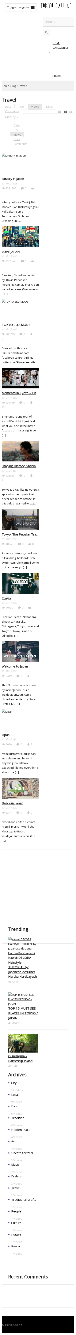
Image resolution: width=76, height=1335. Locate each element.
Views (35, 106)
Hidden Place (20, 1129)
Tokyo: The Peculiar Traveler (22, 534)
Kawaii (15, 1246)
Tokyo (6, 598)
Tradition (17, 1118)
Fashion (16, 1176)
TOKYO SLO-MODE (16, 325)
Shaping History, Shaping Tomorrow (28, 466)
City (14, 1083)
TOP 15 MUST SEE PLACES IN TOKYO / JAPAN (23, 1013)
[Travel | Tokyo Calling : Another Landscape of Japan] (56, 7)
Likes (49, 106)
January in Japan (13, 178)
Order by (10, 117)
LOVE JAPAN (11, 251)
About (57, 75)
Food (15, 1106)
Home (5, 86)
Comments (12, 111)
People (16, 1211)
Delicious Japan (12, 803)
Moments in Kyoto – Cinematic (24, 393)
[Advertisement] (40, 881)
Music (15, 1164)
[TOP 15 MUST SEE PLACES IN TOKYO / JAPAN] (23, 999)
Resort (16, 1234)
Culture (16, 1223)
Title (21, 106)
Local (15, 1094)
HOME (56, 43)
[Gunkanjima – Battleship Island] (23, 1044)
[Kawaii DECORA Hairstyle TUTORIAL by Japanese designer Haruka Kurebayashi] (23, 946)
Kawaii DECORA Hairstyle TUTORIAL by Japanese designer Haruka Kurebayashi (22, 966)
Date (8, 106)
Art (13, 1141)
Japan (6, 735)
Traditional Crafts (23, 1199)
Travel (15, 1188)
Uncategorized (22, 1153)
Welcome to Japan (15, 666)
